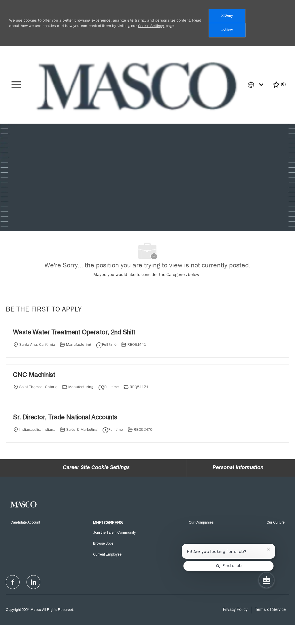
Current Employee (107, 554)
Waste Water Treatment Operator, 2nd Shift (74, 333)
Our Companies (201, 522)
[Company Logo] (138, 85)
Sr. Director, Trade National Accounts (65, 418)
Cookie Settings (151, 25)
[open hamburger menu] (16, 85)
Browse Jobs (103, 543)
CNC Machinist (34, 375)
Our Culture (275, 522)
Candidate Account (25, 522)
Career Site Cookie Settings (96, 468)
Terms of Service (270, 610)
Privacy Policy (235, 610)
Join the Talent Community (114, 533)
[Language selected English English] (256, 84)
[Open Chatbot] (266, 580)
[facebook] (13, 582)
